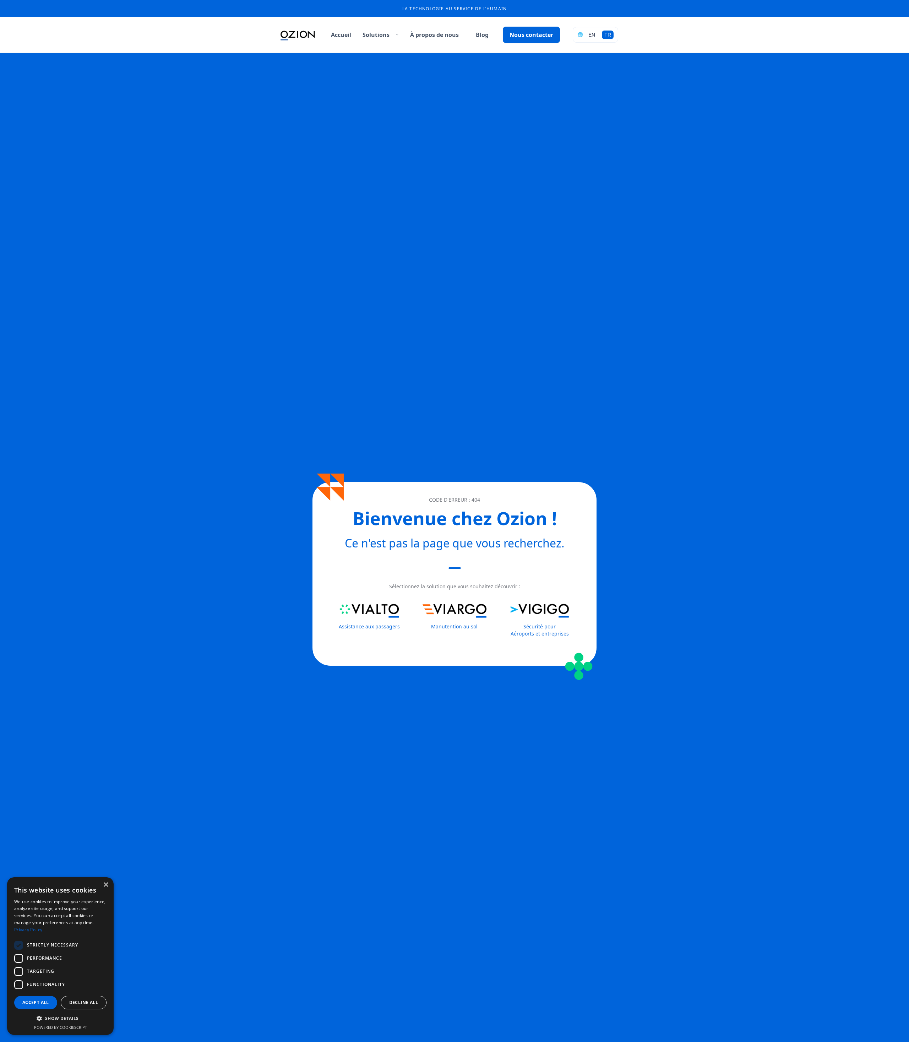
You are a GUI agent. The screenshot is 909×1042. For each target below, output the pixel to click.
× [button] (105, 885)
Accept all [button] (35, 1002)
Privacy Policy (28, 930)
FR (607, 35)
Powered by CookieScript (60, 1027)
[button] (378, 34)
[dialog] (60, 956)
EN (591, 35)
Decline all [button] (83, 1002)
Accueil (341, 35)
